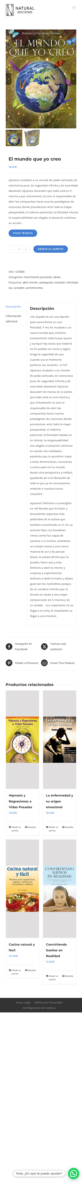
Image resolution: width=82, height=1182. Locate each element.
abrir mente (30, 282)
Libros (57, 277)
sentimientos (34, 288)
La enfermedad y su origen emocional (59, 801)
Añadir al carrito (51, 249)
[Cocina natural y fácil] (22, 889)
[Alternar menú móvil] (74, 8)
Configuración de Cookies (39, 1008)
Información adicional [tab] (13, 318)
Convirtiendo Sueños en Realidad (56, 950)
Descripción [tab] (13, 306)
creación (59, 282)
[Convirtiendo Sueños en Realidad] (59, 889)
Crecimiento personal (37, 277)
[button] (73, 1173)
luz (10, 288)
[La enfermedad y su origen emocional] (59, 740)
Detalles (32, 827)
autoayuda (46, 282)
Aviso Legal (23, 1002)
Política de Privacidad (48, 1002)
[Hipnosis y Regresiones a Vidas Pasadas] (22, 740)
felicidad (72, 282)
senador (19, 288)
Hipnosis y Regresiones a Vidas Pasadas (20, 801)
